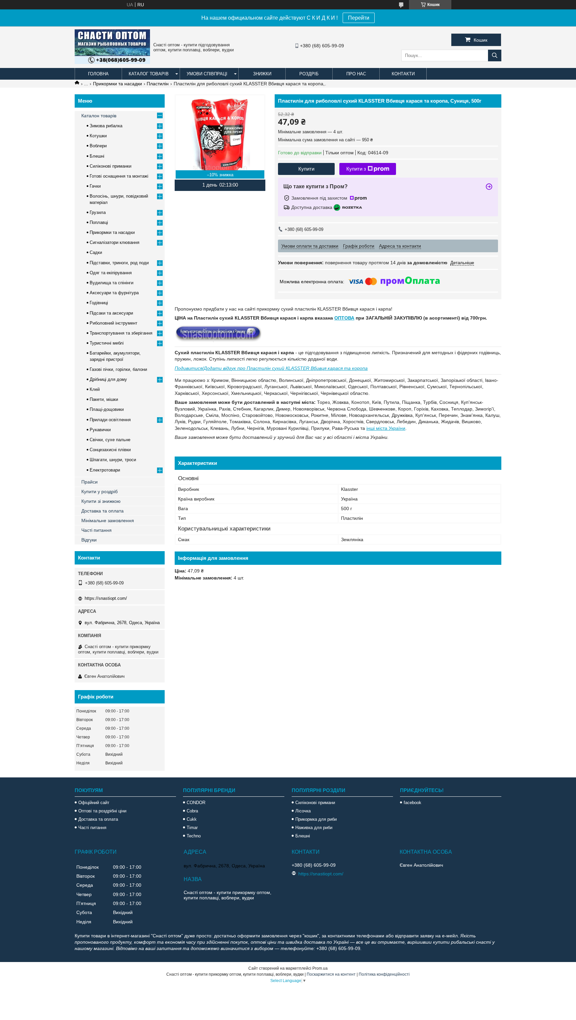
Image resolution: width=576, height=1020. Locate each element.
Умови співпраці (207, 73)
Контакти (403, 73)
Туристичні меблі (107, 343)
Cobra (192, 810)
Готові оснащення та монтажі (119, 176)
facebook (412, 802)
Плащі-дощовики (107, 409)
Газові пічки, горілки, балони (118, 369)
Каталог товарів (149, 73)
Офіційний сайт (93, 802)
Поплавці (99, 222)
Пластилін (158, 83)
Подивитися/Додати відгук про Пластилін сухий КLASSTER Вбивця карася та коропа (271, 368)
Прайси (89, 482)
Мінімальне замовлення (107, 520)
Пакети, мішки (104, 399)
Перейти (358, 18)
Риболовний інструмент (113, 323)
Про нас (356, 73)
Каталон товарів (98, 115)
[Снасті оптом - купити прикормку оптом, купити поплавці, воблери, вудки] (112, 62)
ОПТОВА (344, 318)
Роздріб (309, 73)
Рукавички (100, 429)
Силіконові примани (315, 802)
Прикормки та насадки (117, 83)
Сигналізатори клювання (114, 242)
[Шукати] (494, 55)
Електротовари (105, 470)
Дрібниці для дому (108, 379)
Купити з (356, 169)
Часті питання (96, 530)
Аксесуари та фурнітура (114, 292)
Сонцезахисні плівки (110, 449)
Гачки (95, 186)
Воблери (98, 145)
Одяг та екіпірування (111, 272)
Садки (96, 252)
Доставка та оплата (102, 510)
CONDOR (196, 802)
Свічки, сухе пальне (110, 439)
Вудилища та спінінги (111, 282)
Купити (306, 169)
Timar (192, 827)
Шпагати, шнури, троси (113, 459)
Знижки (262, 73)
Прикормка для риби (316, 819)
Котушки (98, 135)
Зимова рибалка (106, 125)
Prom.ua (320, 968)
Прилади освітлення (110, 419)
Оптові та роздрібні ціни (102, 810)
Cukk (192, 819)
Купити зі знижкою (101, 501)
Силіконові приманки (110, 166)
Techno (194, 835)
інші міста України (385, 428)
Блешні (97, 156)
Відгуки (89, 539)
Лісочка (303, 810)
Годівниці (99, 302)
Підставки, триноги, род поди (119, 262)
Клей (95, 389)
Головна (98, 73)
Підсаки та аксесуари (111, 313)
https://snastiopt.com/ (106, 598)
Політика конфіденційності (384, 974)
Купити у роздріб (99, 491)
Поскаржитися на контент (331, 974)
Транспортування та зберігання (121, 333)
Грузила (98, 212)
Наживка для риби (313, 827)
